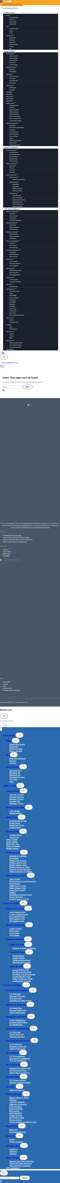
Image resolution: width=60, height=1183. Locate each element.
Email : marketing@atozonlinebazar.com (15, 542)
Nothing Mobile (12, 71)
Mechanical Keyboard (17, 190)
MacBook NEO (12, 37)
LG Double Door (12, 238)
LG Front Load (12, 252)
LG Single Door (12, 225)
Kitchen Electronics (14, 1094)
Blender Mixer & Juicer (14, 291)
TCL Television (12, 218)
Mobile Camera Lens (14, 111)
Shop (4, 686)
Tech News (6, 556)
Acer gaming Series (13, 156)
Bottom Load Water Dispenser (16, 342)
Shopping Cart (7, 688)
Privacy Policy (7, 551)
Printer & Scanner (16, 944)
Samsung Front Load (14, 254)
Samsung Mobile (13, 791)
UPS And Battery (10, 349)
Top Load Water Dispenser (15, 347)
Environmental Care (13, 322)
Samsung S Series (13, 60)
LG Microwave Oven (13, 272)
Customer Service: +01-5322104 (12, 4)
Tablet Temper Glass (14, 134)
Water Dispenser (13, 1158)
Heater (10, 326)
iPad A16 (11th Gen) (13, 28)
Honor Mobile (9, 94)
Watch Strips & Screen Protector (16, 127)
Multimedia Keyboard (17, 188)
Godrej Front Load (13, 256)
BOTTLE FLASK (12, 310)
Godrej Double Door (13, 234)
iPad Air (11, 30)
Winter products (13, 328)
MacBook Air (12, 39)
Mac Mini (11, 46)
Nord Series (12, 89)
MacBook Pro (12, 42)
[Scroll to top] (1, 725)
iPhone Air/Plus (12, 23)
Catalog (5, 684)
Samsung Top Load (13, 247)
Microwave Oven (13, 1065)
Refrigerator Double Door (16, 1017)
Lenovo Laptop (12, 165)
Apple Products (9, 735)
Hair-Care (11, 319)
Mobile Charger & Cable (14, 116)
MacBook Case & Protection (18, 199)
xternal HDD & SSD (16, 195)
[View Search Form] (4, 357)
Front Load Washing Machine (18, 1041)
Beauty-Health (12, 1126)
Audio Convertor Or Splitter (15, 120)
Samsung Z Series (13, 64)
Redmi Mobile (12, 817)
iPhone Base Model (13, 17)
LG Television (12, 213)
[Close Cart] (4, 716)
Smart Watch (12, 125)
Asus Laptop (12, 172)
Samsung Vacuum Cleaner (15, 281)
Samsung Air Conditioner (14, 263)
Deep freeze (11, 1086)
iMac (10, 48)
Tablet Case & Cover (14, 131)
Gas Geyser (11, 1136)
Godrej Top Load (13, 245)
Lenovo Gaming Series (14, 154)
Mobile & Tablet (9, 786)
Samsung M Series (13, 58)
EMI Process (6, 554)
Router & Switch (12, 142)
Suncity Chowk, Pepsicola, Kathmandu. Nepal (16, 537)
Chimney (11, 293)
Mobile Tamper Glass (14, 114)
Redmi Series (12, 78)
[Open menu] (2, 366)
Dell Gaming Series (13, 158)
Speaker (11, 138)
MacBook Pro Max (13, 44)
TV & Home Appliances (12, 985)
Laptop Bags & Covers (17, 201)
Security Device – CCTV (14, 145)
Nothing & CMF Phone (15, 807)
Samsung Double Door (14, 236)
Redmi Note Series (13, 80)
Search (25, 1178)
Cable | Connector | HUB (17, 204)
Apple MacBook (12, 767)
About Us (6, 549)
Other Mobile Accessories (16, 875)
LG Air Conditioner (13, 261)
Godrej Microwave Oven (14, 274)
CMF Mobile (12, 69)
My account (6, 682)
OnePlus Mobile (12, 831)
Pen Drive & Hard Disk (17, 197)
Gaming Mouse (15, 186)
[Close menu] (1, 729)
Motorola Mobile (10, 98)
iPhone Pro (11, 19)
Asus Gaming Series (13, 152)
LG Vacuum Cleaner (13, 279)
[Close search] (4, 1173)
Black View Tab (9, 96)
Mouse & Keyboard (17, 952)
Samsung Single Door (14, 227)
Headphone (12, 107)
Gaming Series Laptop (15, 908)
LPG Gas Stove (12, 299)
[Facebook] (1, 2)
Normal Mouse (15, 184)
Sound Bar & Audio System (15, 220)
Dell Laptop (11, 167)
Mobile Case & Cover (14, 109)
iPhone (9, 741)
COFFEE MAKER (12, 295)
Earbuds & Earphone (13, 105)
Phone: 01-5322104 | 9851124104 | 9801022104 (17, 539)
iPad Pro (11, 33)
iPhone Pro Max (12, 21)
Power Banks (12, 129)
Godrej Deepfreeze (13, 286)
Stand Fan (11, 333)
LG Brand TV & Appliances (17, 990)
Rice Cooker (12, 304)
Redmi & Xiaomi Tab (13, 76)
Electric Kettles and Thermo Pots (16, 315)
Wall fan (11, 338)
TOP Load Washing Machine (18, 1029)
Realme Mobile (9, 100)
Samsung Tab (12, 62)
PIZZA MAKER (12, 302)
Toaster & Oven (12, 308)
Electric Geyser (12, 312)
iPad (8, 755)
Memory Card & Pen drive (15, 118)
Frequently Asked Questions (11, 690)
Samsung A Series (13, 55)
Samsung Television (13, 215)
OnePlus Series (12, 87)
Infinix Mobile (9, 92)
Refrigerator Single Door (16, 1005)
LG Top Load (12, 243)
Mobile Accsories (13, 852)
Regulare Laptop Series (15, 925)
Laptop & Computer (11, 903)
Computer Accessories (15, 939)
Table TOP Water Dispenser (15, 345)
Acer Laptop (12, 170)
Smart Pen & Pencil (13, 136)
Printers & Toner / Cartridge (18, 179)
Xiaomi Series (12, 82)
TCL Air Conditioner (13, 265)
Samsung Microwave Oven (15, 270)
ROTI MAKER (12, 306)
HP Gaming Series (13, 160)
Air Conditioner (12, 1053)
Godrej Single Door (13, 229)
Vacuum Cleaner (13, 1077)
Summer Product (13, 1146)
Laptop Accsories (16, 966)
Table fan (11, 335)
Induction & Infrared (13, 297)
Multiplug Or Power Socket (15, 140)
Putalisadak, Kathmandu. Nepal (12, 535)
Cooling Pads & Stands (17, 206)
